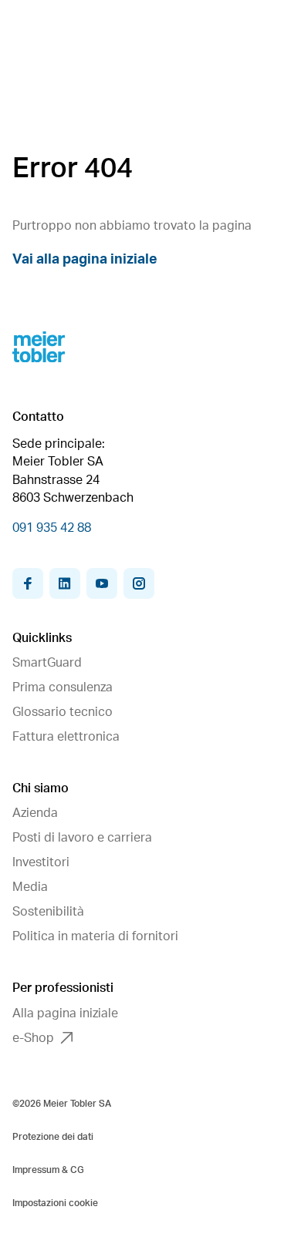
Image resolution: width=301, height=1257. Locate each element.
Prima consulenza (62, 687)
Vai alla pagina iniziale (84, 260)
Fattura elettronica (66, 737)
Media (30, 887)
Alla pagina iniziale (65, 1013)
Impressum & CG (48, 1170)
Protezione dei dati (52, 1136)
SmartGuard (47, 663)
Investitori (40, 862)
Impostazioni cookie (55, 1203)
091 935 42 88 (51, 528)
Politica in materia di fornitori (95, 936)
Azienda (35, 813)
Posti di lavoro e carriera (82, 838)
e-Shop (33, 1038)
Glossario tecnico (62, 712)
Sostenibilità (48, 912)
